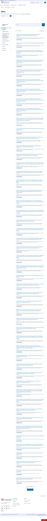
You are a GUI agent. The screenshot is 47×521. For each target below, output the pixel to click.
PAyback (14, 506)
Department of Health (5, 25)
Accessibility (28, 514)
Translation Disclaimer (39, 514)
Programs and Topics (5, 31)
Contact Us (4, 48)
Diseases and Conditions (4, 29)
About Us (3, 46)
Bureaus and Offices (5, 44)
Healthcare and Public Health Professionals (5, 37)
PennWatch (26, 501)
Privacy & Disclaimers (33, 514)
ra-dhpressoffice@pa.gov (25, 13)
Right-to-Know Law (27, 503)
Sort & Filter (42, 30)
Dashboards (4, 50)
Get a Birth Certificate (16, 503)
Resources (4, 42)
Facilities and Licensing (5, 33)
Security (44, 514)
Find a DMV (14, 501)
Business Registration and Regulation (5, 35)
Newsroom (4, 27)
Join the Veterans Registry (16, 504)
